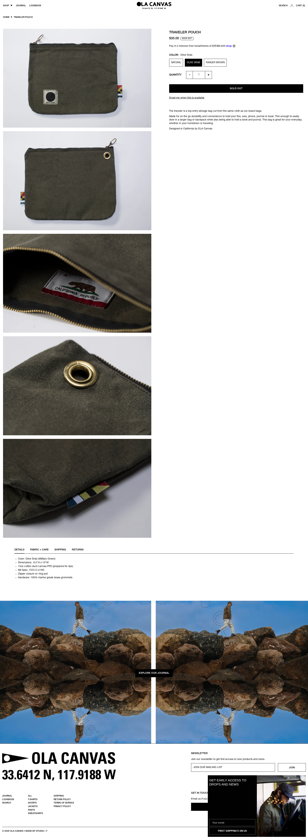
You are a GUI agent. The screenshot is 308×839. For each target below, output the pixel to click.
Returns (78, 550)
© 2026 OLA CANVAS (12, 831)
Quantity (175, 75)
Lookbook (8, 799)
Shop (6, 6)
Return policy (62, 799)
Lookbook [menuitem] (35, 6)
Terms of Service (64, 803)
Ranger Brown (215, 63)
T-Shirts (32, 799)
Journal (7, 796)
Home (6, 17)
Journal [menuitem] (21, 6)
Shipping (60, 550)
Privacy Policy (62, 806)
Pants (31, 810)
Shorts (32, 803)
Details (19, 550)
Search (283, 6)
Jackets (33, 806)
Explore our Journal (154, 673)
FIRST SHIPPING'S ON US (232, 831)
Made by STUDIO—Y (36, 831)
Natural (176, 63)
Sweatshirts (35, 813)
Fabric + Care (39, 550)
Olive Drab (193, 63)
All (30, 796)
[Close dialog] (302, 779)
